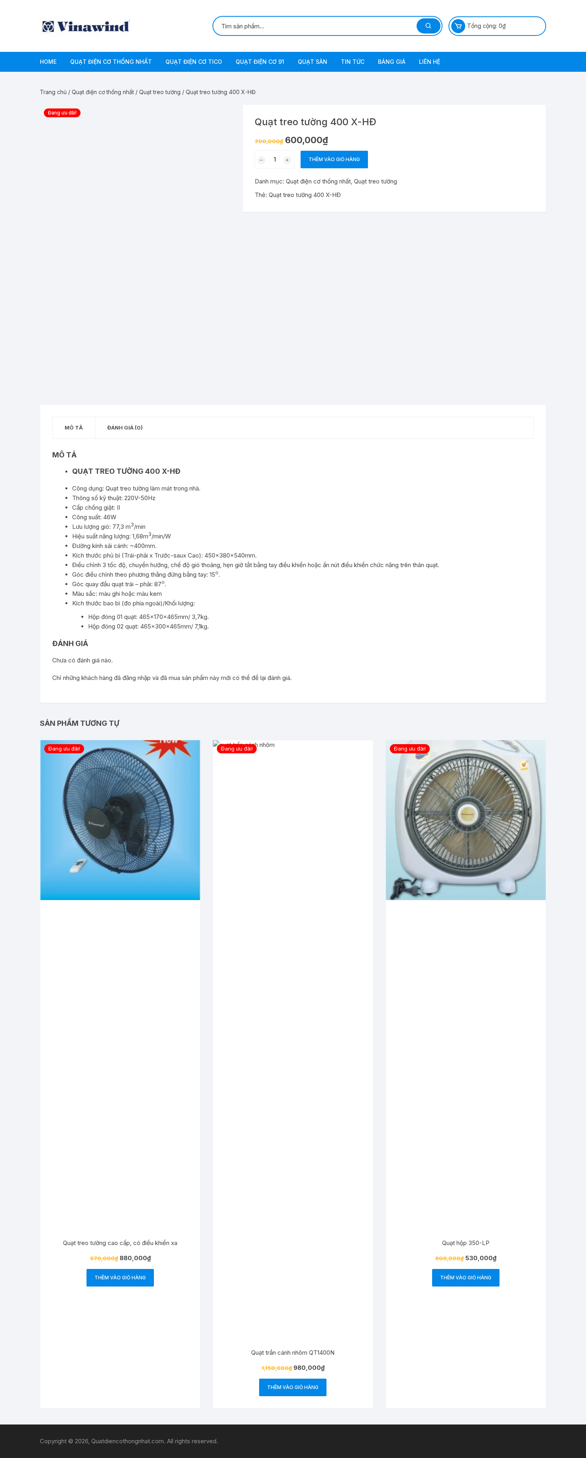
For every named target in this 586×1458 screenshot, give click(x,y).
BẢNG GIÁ (391, 61)
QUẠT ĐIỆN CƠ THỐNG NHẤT (111, 61)
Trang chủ (53, 92)
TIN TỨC (352, 61)
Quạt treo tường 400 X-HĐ (305, 195)
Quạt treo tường (160, 92)
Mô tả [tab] (74, 427)
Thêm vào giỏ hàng (334, 159)
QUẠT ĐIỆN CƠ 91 (260, 61)
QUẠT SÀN (312, 61)
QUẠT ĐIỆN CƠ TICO (193, 61)
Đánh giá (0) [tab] (125, 427)
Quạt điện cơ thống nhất (103, 92)
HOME (48, 61)
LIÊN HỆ (429, 61)
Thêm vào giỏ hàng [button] (120, 1278)
